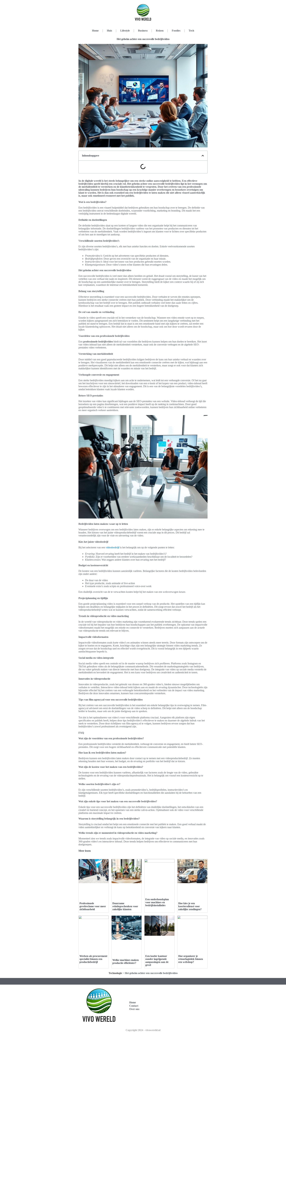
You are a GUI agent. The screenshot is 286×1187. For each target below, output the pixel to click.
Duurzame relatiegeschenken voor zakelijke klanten (125, 906)
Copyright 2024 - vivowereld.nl (143, 1030)
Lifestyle (125, 30)
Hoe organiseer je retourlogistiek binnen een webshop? (190, 959)
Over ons (134, 1009)
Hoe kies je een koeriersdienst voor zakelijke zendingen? (190, 906)
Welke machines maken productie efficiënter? (125, 961)
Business (143, 30)
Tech (191, 30)
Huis (109, 30)
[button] (202, 155)
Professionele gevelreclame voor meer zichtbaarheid (92, 906)
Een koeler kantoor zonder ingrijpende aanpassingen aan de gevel (156, 960)
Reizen (160, 30)
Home (95, 30)
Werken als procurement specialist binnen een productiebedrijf (93, 959)
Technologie (115, 973)
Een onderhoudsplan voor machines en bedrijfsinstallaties (157, 902)
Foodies (176, 30)
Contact (133, 1005)
